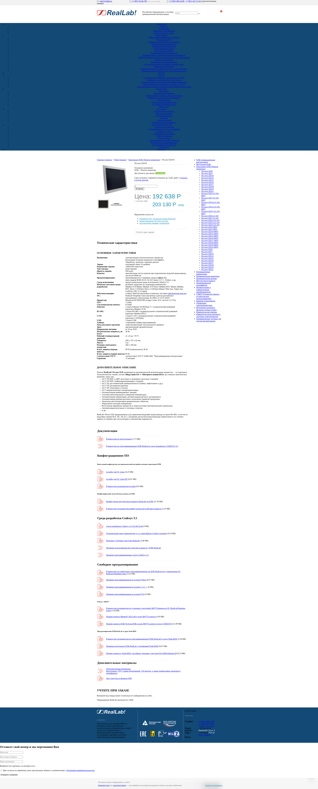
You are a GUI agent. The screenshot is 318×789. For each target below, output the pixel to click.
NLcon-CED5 (207, 249)
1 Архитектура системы (164, 127)
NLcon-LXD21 (207, 191)
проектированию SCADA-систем (153, 221)
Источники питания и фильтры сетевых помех (164, 64)
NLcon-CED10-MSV (210, 231)
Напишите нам (103, 785)
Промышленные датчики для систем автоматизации (164, 71)
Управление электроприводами (164, 62)
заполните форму (119, 785)
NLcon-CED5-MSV (209, 227)
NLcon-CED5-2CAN (210, 216)
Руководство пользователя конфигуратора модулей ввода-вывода (133, 509)
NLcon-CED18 (207, 265)
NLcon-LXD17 (207, 184)
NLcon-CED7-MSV (209, 229)
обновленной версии (177, 293)
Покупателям (161, 89)
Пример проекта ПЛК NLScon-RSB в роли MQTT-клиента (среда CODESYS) (139, 624)
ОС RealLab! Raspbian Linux (164, 105)
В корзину (139, 189)
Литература (164, 147)
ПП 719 (161, 73)
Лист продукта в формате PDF (119, 678)
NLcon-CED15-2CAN (210, 225)
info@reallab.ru (106, 1)
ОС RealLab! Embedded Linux (164, 102)
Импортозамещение (164, 116)
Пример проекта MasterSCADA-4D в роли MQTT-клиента (131, 617)
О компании (161, 24)
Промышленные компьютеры (164, 44)
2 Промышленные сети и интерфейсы (164, 129)
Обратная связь (164, 100)
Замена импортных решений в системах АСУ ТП (164, 84)
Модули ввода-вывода (164, 51)
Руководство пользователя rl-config (121, 486)
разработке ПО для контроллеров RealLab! (157, 219)
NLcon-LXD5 (207, 171)
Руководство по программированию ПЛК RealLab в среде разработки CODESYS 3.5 (142, 446)
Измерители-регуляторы (164, 67)
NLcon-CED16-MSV (210, 238)
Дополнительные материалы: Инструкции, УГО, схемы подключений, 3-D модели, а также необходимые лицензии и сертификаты (143, 671)
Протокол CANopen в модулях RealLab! (123, 541)
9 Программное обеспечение (164, 145)
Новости (164, 26)
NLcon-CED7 (207, 252)
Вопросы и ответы (164, 114)
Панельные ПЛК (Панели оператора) (164, 42)
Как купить (164, 91)
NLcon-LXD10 (207, 176)
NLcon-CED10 (207, 254)
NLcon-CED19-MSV (210, 245)
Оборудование (161, 35)
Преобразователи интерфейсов (164, 53)
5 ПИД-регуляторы (164, 136)
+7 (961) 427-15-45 (193, 1)
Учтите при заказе (145, 232)
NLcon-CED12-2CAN (210, 223)
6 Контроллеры (164, 138)
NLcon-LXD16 (207, 182)
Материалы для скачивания (164, 122)
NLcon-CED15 (207, 258)
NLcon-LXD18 (207, 187)
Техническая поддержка (164, 111)
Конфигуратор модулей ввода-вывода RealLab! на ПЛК (129, 501)
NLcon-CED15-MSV (210, 236)
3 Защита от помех (164, 131)
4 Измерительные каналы (164, 134)
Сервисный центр (164, 120)
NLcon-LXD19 (207, 189)
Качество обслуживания (164, 93)
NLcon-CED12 (207, 256)
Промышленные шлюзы (164, 49)
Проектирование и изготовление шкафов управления (164, 82)
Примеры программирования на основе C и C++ (126, 587)
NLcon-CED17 (207, 263)
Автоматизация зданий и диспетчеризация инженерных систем (164, 87)
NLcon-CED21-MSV (210, 247)
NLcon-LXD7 (207, 173)
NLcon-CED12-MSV (210, 234)
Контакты (161, 149)
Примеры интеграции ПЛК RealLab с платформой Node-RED (132, 646)
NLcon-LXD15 (207, 180)
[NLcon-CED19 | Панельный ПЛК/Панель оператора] (114, 197)
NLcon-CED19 (207, 267)
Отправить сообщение (9, 775)
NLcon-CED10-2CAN (210, 220)
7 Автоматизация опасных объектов (164, 140)
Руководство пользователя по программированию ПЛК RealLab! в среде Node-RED (141, 639)
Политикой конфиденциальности (80, 770)
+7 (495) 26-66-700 (139, 1)
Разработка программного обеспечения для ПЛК (164, 78)
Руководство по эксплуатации (119, 439)
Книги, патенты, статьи (164, 33)
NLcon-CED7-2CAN (210, 218)
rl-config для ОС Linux (115, 472)
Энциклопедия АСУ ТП (161, 125)
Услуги (161, 75)
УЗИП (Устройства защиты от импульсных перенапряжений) (164, 58)
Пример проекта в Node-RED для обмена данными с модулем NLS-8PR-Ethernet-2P (141, 653)
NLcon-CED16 (207, 261)
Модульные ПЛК (164, 40)
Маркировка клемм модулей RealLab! (164, 98)
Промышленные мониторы (164, 46)
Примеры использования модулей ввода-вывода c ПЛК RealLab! (133, 548)
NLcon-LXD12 (207, 178)
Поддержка (161, 109)
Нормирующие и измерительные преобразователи (164, 55)
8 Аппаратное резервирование (164, 143)
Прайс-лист (164, 107)
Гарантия (164, 118)
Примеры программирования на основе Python (126, 580)
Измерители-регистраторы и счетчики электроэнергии (164, 69)
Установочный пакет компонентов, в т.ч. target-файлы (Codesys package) (136, 533)
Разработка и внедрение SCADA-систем (164, 80)
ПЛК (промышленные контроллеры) (163, 37)
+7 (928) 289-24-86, (177, 1)
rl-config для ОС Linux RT (117, 479)
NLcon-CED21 (207, 270)
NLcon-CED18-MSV (210, 243)
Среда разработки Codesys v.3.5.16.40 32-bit (124, 526)
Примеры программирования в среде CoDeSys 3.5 (127, 555)
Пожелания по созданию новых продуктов (164, 96)
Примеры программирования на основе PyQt (125, 594)
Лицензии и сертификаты (164, 31)
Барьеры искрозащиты (164, 60)
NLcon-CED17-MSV (210, 240)
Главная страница (104, 160)
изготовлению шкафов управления (154, 223)
